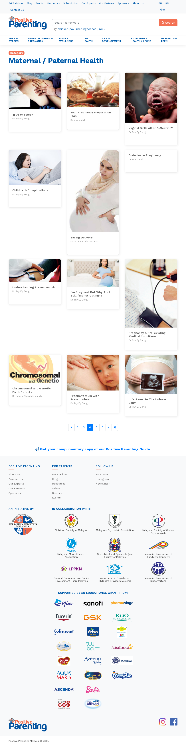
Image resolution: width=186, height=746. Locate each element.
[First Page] (71, 427)
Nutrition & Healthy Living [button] (141, 39)
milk (102, 29)
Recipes (57, 493)
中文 (162, 9)
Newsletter (103, 483)
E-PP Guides (16, 3)
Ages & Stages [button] (14, 39)
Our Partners (106, 3)
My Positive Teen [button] (169, 39)
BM (167, 3)
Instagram (102, 479)
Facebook (102, 474)
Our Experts (89, 3)
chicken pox (66, 29)
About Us (138, 3)
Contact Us (17, 9)
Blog (29, 3)
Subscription (70, 3)
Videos (56, 488)
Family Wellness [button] (66, 39)
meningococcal (86, 29)
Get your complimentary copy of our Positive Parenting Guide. (95, 449)
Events (39, 3)
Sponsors (123, 3)
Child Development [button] (112, 39)
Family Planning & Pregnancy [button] (40, 39)
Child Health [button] (88, 39)
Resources (53, 3)
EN (160, 3)
